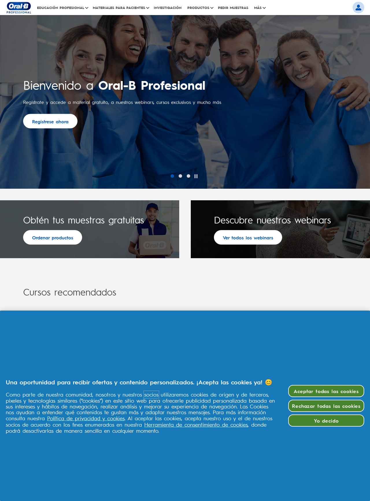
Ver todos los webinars (248, 237)
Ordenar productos (52, 237)
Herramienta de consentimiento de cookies (196, 424)
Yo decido (326, 420)
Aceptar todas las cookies (326, 391)
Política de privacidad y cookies (86, 418)
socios (151, 394)
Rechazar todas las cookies (326, 406)
